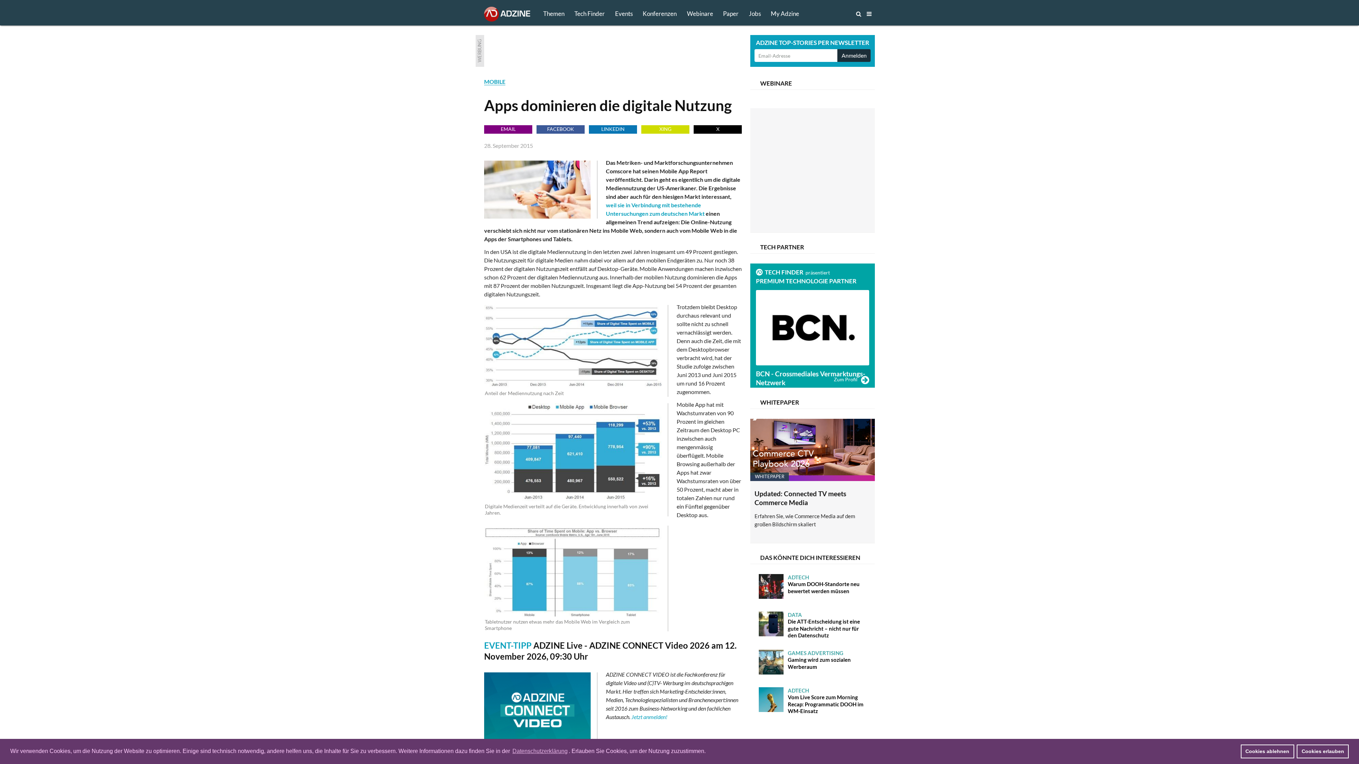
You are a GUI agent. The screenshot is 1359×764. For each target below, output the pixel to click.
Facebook (560, 129)
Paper (731, 13)
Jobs (755, 13)
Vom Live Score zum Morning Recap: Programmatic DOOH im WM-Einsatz (826, 700)
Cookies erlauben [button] (1323, 751)
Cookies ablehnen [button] (1267, 751)
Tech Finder (589, 13)
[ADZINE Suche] (835, 14)
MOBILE (494, 81)
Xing (665, 129)
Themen (553, 13)
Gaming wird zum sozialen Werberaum (819, 660)
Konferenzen (660, 13)
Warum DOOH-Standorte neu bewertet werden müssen (824, 584)
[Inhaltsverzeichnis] (869, 14)
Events (624, 13)
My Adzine (785, 13)
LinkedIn (613, 129)
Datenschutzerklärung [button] (540, 751)
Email (508, 129)
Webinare (700, 13)
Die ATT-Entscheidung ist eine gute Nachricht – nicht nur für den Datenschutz (824, 625)
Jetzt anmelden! (649, 716)
